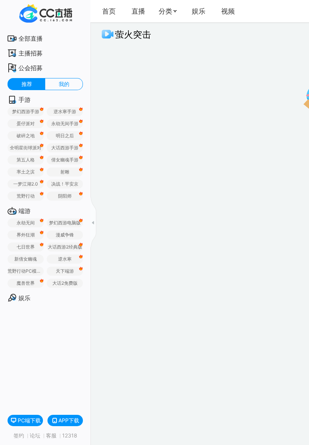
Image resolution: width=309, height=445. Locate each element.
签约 (20, 435)
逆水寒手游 (65, 111)
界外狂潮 (26, 235)
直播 (138, 11)
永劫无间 (26, 223)
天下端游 (65, 271)
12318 (69, 435)
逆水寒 (65, 259)
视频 (228, 11)
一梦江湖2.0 (25, 184)
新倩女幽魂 (25, 259)
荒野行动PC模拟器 (26, 271)
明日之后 (65, 135)
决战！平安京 (64, 184)
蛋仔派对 (26, 123)
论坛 (36, 435)
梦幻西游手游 (25, 111)
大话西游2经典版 (65, 247)
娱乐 (198, 11)
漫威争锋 (65, 235)
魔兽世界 (26, 283)
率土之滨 (26, 172)
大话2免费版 (65, 283)
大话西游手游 (64, 147)
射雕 (64, 172)
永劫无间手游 (64, 123)
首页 (109, 11)
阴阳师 (65, 196)
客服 (52, 435)
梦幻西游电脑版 (65, 223)
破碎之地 (26, 135)
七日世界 (26, 247)
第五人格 (26, 160)
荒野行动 (26, 196)
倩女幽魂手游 (64, 160)
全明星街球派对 (25, 147)
